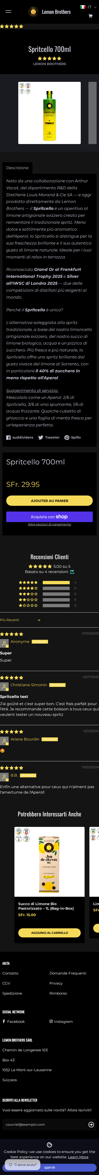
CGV (6, 983)
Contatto (10, 973)
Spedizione (12, 993)
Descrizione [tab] (17, 168)
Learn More (78, 1157)
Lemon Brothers (49, 64)
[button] (11, 26)
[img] (11, 634)
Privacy (56, 983)
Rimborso (58, 993)
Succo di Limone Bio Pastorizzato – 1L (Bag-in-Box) (46, 906)
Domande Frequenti (68, 973)
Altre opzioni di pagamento (49, 524)
